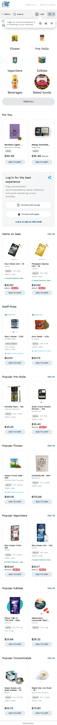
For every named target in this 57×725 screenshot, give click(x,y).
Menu (7, 14)
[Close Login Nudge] (51, 23)
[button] (30, 23)
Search (20, 14)
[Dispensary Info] (3, 21)
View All (28, 101)
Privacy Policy (28, 723)
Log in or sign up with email (28, 221)
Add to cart (15, 293)
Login (42, 14)
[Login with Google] (40, 23)
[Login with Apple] (46, 23)
